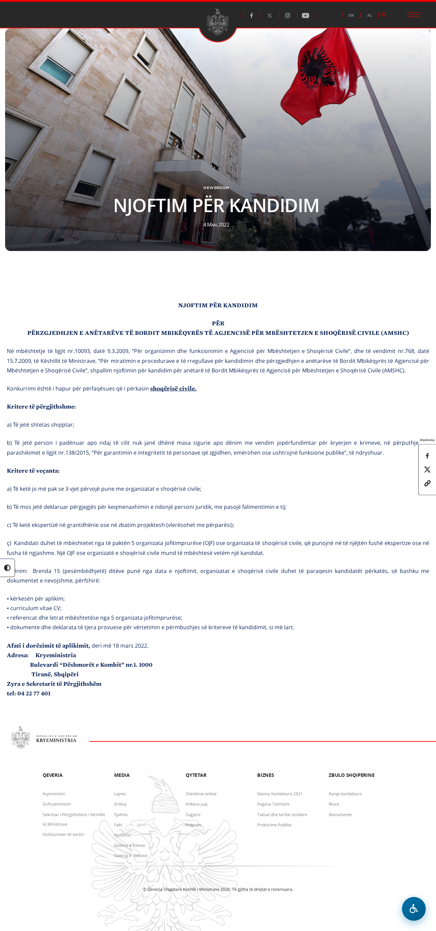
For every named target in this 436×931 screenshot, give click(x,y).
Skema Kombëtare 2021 (280, 794)
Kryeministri (54, 794)
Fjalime (121, 814)
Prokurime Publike (274, 825)
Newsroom (216, 188)
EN (351, 16)
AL (369, 16)
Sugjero (193, 814)
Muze (334, 804)
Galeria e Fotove (129, 845)
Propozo (193, 825)
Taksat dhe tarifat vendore (282, 814)
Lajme (120, 794)
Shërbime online (201, 794)
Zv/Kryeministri (57, 804)
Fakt (118, 825)
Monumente (340, 814)
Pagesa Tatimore (273, 804)
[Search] (384, 14)
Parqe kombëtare (345, 794)
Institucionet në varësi (63, 834)
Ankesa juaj (196, 804)
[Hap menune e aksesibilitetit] (414, 909)
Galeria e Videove (130, 855)
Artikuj (120, 804)
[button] (427, 483)
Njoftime (122, 835)
